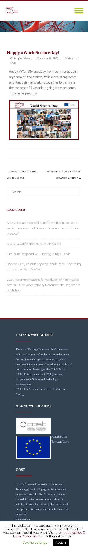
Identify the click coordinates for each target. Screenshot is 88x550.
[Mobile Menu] (78, 11)
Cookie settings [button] (34, 543)
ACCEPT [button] (61, 542)
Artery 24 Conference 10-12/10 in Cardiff (34, 243)
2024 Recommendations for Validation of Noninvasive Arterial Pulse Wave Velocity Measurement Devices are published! (43, 285)
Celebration (71, 58)
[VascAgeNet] (13, 11)
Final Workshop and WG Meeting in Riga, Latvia (38, 254)
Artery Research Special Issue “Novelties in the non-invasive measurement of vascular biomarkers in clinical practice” (43, 228)
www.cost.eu (23, 519)
